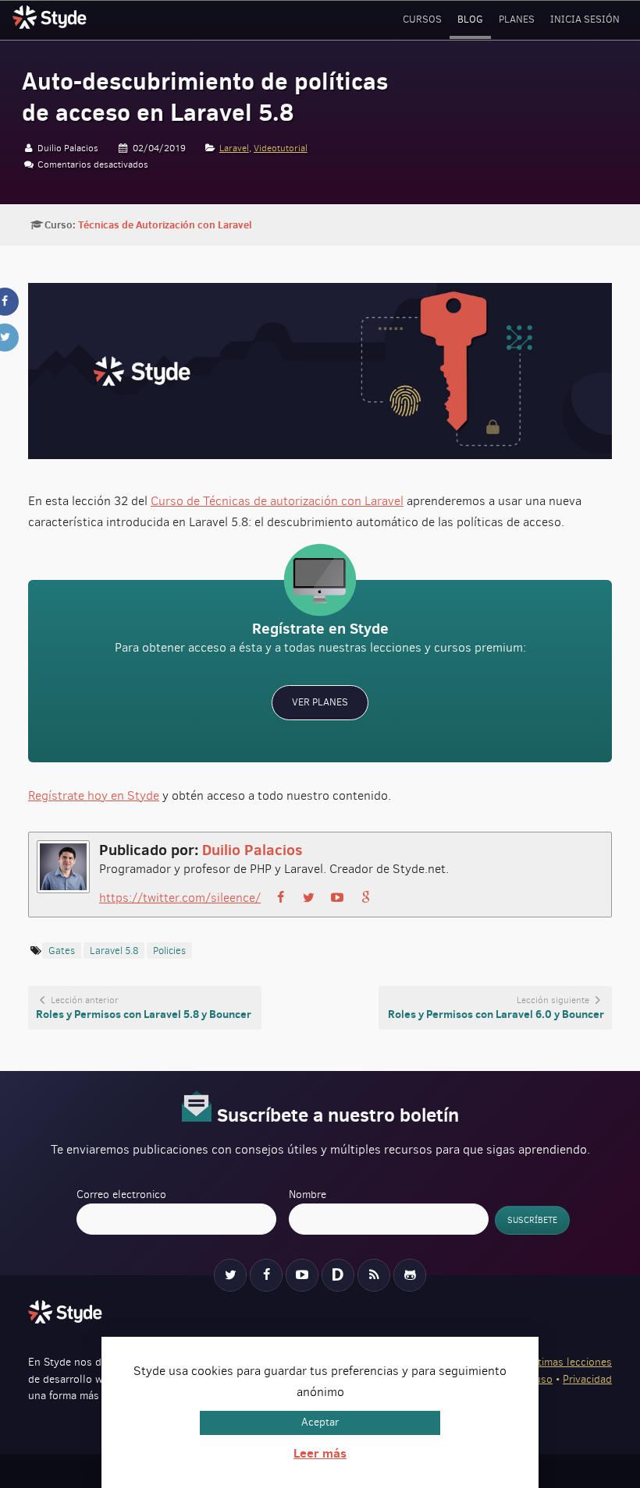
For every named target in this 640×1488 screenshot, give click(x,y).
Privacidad (587, 1379)
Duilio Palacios (252, 849)
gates (61, 950)
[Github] (409, 1275)
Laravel (234, 148)
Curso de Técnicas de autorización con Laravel (277, 501)
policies (169, 950)
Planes (517, 19)
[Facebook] (266, 1275)
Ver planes (320, 702)
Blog (470, 19)
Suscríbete (532, 1220)
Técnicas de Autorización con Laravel (164, 224)
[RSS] (373, 1275)
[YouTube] (302, 1275)
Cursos (422, 19)
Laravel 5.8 (114, 950)
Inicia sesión (585, 19)
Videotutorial (281, 148)
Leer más (320, 1452)
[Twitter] (230, 1275)
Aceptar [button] (320, 1422)
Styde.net (51, 17)
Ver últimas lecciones (561, 1362)
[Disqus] (338, 1275)
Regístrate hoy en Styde (93, 795)
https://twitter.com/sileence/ (180, 897)
